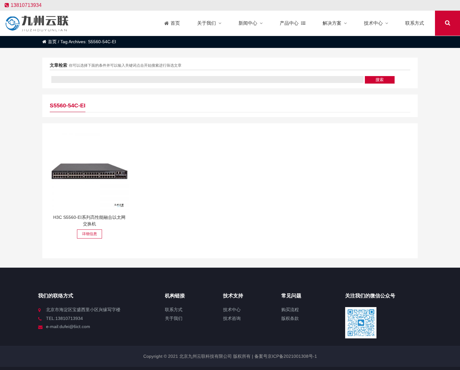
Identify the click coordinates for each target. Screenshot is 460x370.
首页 (52, 41)
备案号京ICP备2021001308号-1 (285, 356)
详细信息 (89, 234)
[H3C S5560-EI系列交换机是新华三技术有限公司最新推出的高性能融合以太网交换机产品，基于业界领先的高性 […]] (89, 170)
